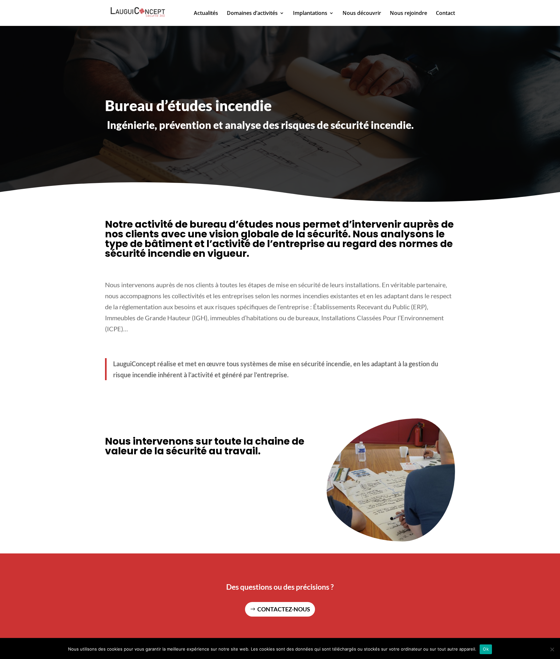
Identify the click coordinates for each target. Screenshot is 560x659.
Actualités (206, 14)
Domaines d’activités (252, 14)
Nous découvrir (362, 14)
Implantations (310, 14)
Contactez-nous (283, 609)
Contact (445, 14)
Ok (486, 649)
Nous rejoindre (408, 14)
